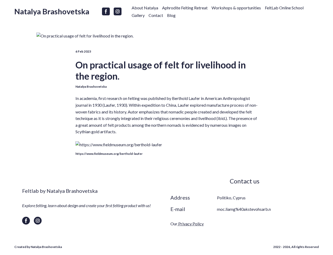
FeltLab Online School (284, 7)
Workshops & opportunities (236, 7)
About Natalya (145, 7)
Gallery (138, 15)
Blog (171, 15)
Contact (156, 15)
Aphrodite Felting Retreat (185, 7)
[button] (106, 11)
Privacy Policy (190, 223)
